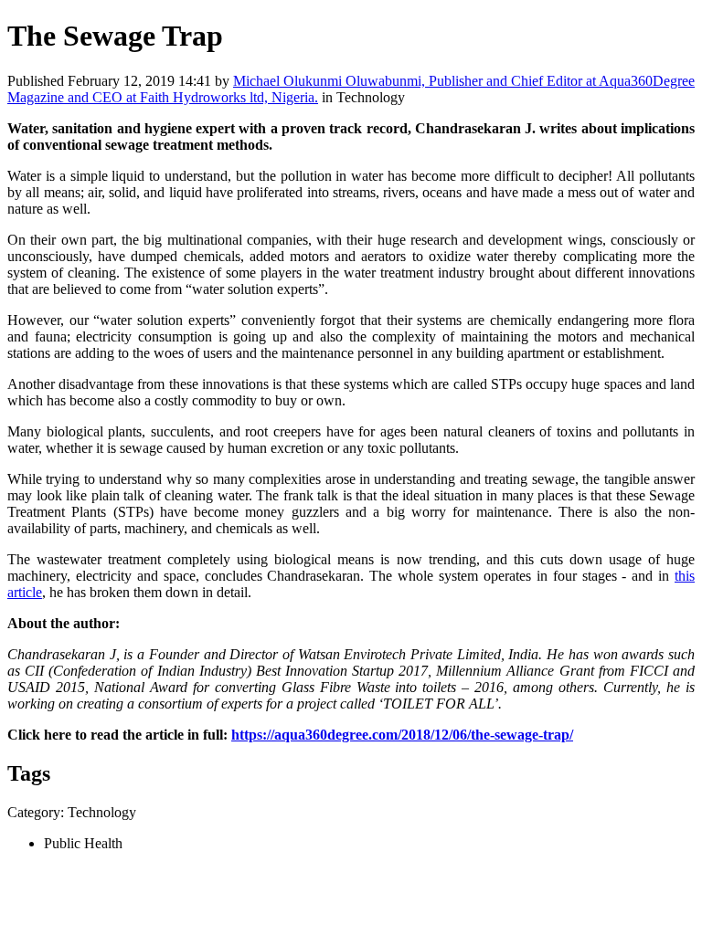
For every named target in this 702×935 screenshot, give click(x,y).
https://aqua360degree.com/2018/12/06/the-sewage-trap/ (402, 734)
